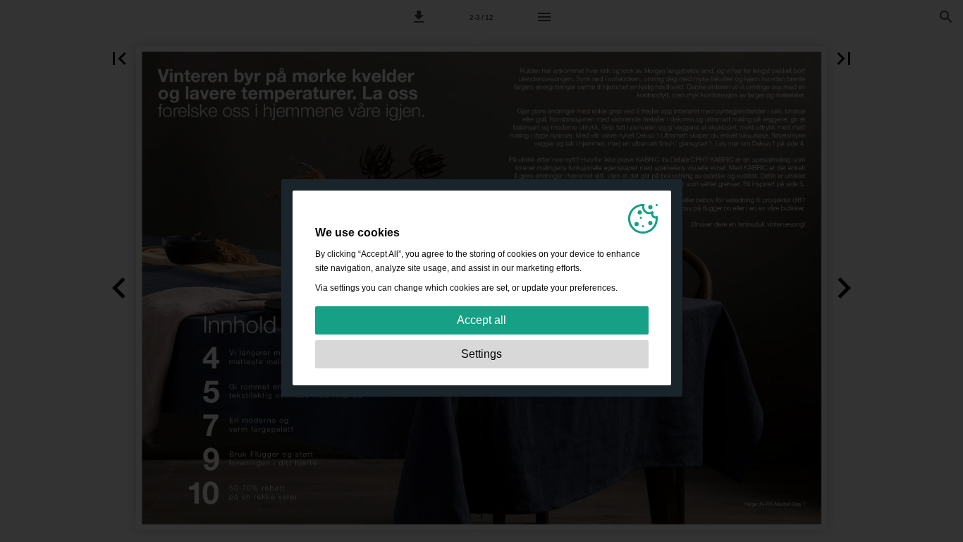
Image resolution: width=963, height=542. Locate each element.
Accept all (481, 320)
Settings (481, 354)
